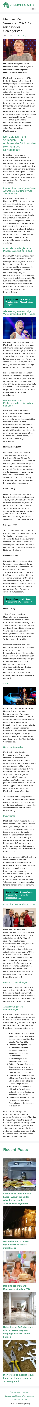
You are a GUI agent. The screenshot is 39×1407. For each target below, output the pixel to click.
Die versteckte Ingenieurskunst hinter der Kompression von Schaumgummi (19, 1378)
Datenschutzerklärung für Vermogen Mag (19, 1396)
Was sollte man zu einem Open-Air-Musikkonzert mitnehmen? (16, 1244)
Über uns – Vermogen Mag (19, 1392)
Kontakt (24, 1399)
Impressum (16, 1399)
